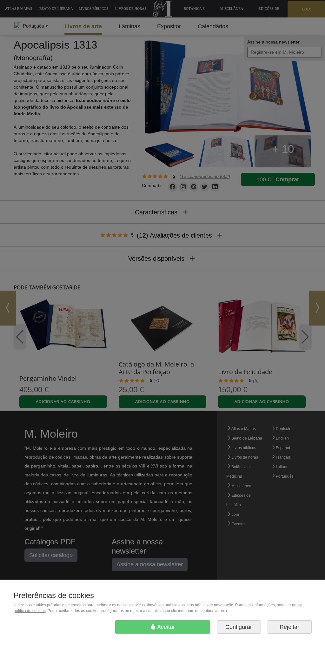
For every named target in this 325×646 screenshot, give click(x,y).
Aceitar (165, 627)
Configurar (238, 627)
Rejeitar (289, 627)
